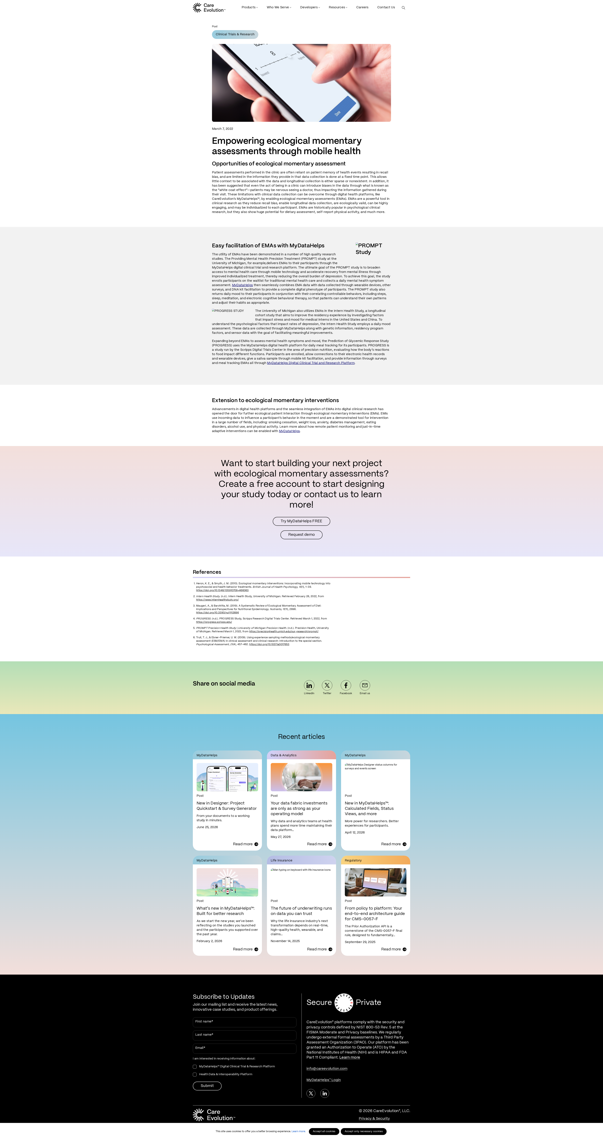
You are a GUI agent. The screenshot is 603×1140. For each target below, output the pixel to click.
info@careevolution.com (327, 1068)
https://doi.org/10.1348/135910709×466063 (222, 590)
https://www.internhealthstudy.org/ (217, 600)
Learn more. (299, 1131)
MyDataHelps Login (324, 1080)
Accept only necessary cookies (364, 1131)
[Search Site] (404, 8)
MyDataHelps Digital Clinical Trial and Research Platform (311, 363)
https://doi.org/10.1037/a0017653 (269, 644)
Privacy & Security (374, 1118)
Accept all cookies (324, 1131)
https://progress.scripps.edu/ (214, 622)
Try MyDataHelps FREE (301, 521)
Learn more (349, 1057)
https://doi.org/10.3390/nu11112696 (217, 613)
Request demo (301, 535)
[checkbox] (244, 1071)
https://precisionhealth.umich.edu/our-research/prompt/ (283, 631)
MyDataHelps (242, 285)
